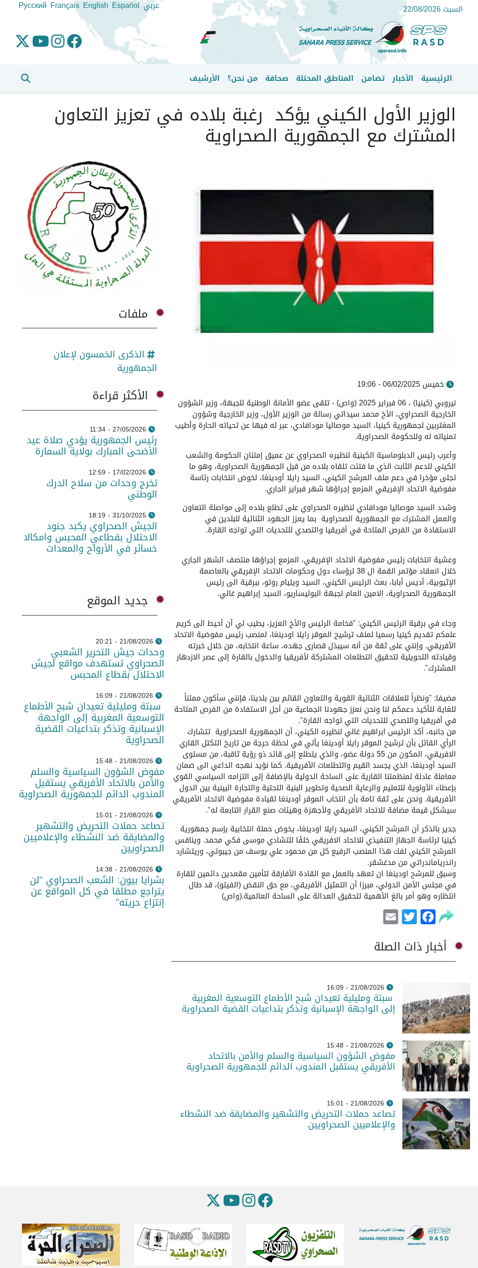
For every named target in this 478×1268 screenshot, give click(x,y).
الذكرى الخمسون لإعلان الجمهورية (105, 361)
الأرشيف (205, 78)
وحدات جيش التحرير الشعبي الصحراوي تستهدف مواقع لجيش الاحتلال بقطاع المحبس (97, 663)
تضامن (373, 78)
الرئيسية (436, 78)
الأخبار (403, 78)
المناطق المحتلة (325, 78)
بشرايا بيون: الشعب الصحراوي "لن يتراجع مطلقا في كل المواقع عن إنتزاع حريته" (97, 891)
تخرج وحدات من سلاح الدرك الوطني (101, 488)
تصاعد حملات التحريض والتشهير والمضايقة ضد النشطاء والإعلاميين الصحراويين (287, 1119)
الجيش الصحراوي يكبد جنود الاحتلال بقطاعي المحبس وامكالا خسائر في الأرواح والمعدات (90, 537)
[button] (25, 78)
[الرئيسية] (376, 37)
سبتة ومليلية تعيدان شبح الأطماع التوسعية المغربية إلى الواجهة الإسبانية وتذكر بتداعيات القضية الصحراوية (288, 1003)
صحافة (276, 78)
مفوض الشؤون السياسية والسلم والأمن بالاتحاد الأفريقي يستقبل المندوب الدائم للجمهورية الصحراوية (290, 1061)
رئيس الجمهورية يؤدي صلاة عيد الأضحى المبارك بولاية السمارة (92, 445)
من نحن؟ (242, 78)
